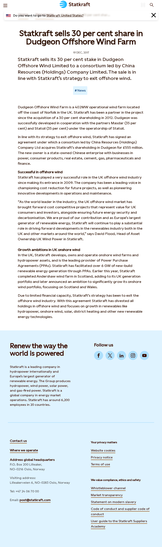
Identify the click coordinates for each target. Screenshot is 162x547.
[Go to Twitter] (110, 355)
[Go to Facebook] (98, 355)
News (81, 90)
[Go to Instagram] (133, 355)
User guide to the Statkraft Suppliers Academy (119, 523)
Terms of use (100, 464)
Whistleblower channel (108, 488)
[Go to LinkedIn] (121, 355)
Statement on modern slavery (113, 502)
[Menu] (5, 5)
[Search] (151, 5)
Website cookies (103, 450)
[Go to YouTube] (144, 355)
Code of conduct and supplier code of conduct (120, 511)
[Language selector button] (143, 5)
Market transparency (107, 495)
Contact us (18, 441)
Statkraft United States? (65, 15)
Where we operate (24, 450)
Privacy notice (102, 457)
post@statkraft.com (35, 500)
